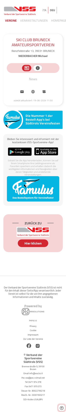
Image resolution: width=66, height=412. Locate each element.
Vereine (11, 20)
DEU (52, 10)
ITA (44, 10)
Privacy (33, 326)
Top (61, 407)
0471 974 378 (34, 382)
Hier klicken (33, 243)
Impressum (33, 335)
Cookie (33, 330)
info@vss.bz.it (36, 373)
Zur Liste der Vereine (33, 339)
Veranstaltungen (34, 20)
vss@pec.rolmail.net (35, 378)
